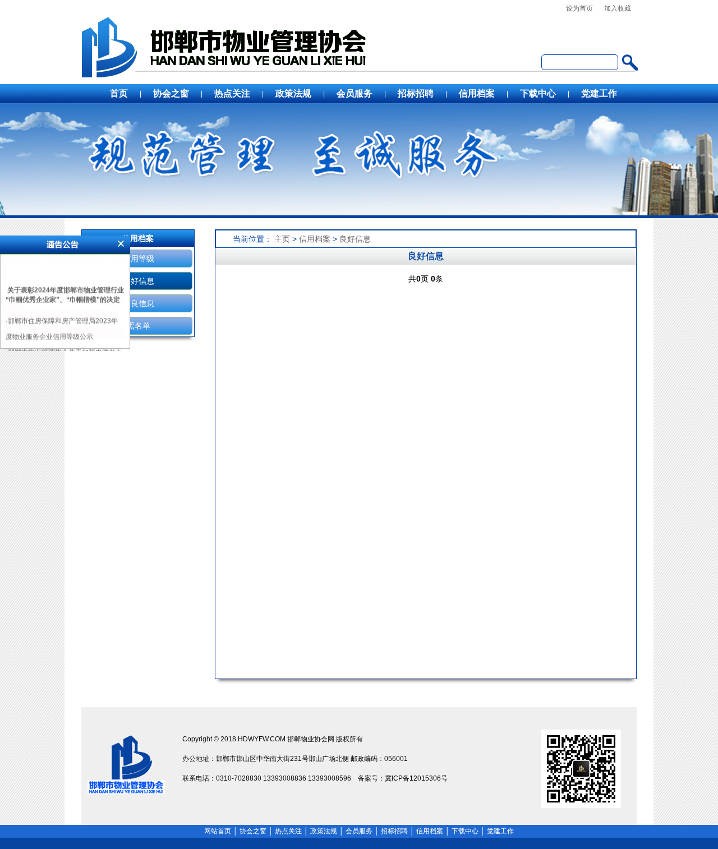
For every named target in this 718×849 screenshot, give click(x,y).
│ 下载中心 (461, 831)
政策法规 (293, 93)
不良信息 (138, 303)
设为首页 (579, 8)
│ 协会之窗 (249, 831)
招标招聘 (416, 93)
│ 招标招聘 (391, 831)
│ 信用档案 (426, 831)
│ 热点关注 (285, 831)
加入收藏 (617, 8)
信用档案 (477, 93)
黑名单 (138, 325)
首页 (119, 93)
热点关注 (232, 93)
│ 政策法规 (320, 831)
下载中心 (538, 93)
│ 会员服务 (355, 831)
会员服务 (354, 93)
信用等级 (138, 258)
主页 (282, 238)
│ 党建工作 (497, 831)
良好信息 (138, 280)
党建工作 (599, 93)
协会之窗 (171, 93)
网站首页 (217, 831)
